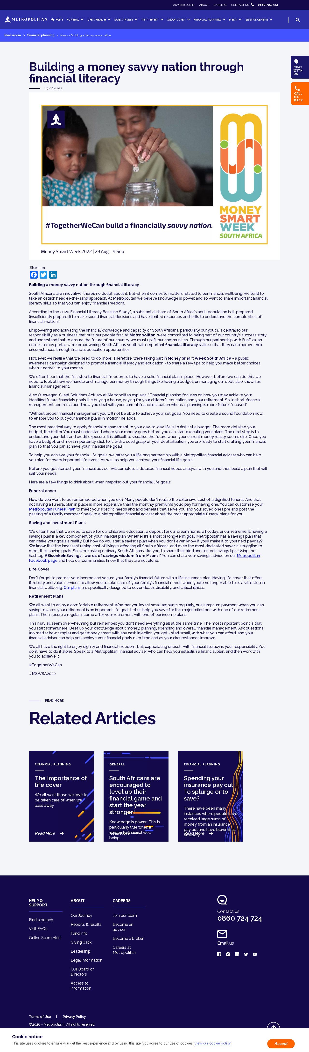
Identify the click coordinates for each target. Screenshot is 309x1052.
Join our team (125, 915)
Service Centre (257, 19)
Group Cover (176, 19)
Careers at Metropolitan (124, 950)
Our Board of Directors (82, 972)
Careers (220, 5)
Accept (281, 1044)
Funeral (73, 19)
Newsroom (12, 35)
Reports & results (86, 924)
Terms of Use (40, 1017)
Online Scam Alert (45, 937)
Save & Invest (123, 19)
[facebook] (219, 954)
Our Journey (81, 915)
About (204, 5)
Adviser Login (183, 5)
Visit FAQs (38, 928)
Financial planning (40, 35)
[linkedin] (237, 954)
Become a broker (128, 938)
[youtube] (255, 954)
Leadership (81, 951)
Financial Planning (207, 19)
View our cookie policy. (212, 1043)
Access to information (81, 986)
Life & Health (96, 19)
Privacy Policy (74, 1017)
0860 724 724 (268, 5)
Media (233, 19)
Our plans (72, 587)
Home (59, 19)
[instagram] (228, 954)
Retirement (150, 19)
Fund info (79, 933)
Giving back (81, 942)
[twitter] (246, 954)
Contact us (240, 5)
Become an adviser (123, 927)
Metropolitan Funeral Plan (52, 509)
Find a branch (41, 920)
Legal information (86, 960)
